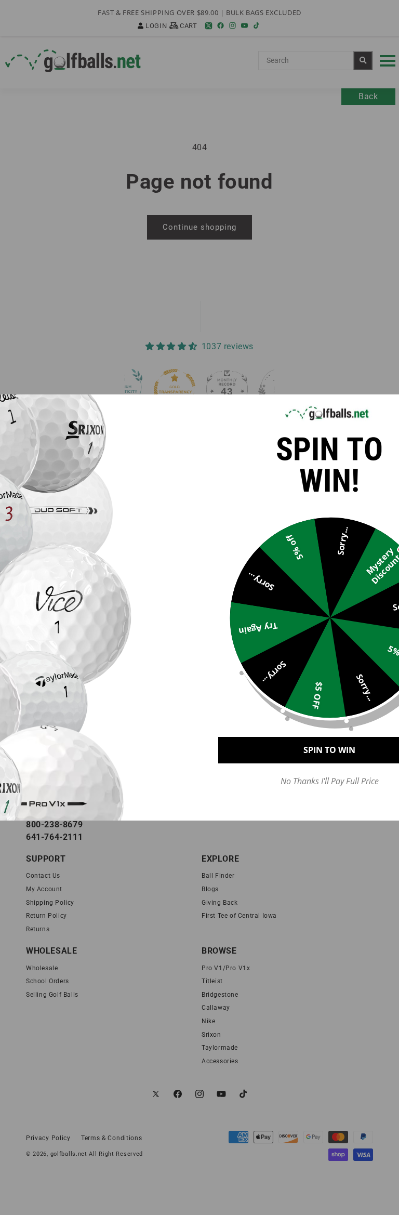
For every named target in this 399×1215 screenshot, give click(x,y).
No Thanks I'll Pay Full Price (330, 781)
